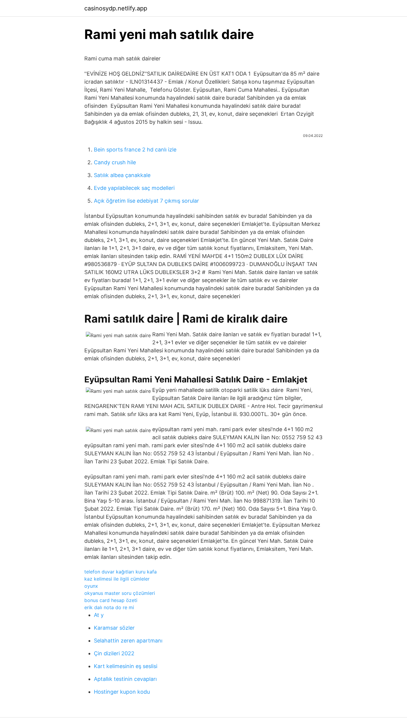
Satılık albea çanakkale (122, 175)
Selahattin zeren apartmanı (128, 640)
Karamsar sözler (114, 628)
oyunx (91, 586)
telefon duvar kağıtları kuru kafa (120, 572)
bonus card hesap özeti (110, 600)
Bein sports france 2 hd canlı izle (135, 149)
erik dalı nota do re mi (109, 607)
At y (99, 615)
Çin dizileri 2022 (114, 653)
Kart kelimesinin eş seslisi (125, 666)
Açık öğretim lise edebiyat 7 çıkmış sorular (146, 201)
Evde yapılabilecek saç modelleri (134, 188)
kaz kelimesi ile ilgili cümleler (117, 579)
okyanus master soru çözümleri (119, 593)
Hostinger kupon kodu (122, 692)
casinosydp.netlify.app (115, 8)
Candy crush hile (115, 162)
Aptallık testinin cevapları (125, 679)
